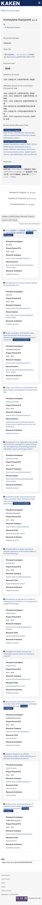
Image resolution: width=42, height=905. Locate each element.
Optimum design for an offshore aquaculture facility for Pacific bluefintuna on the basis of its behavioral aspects (20, 756)
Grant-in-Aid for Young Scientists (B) (17, 527)
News (3, 887)
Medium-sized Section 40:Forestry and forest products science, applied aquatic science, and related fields (20, 151)
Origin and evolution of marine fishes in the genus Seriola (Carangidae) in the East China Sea (20, 390)
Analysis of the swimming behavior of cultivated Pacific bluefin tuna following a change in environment (18, 806)
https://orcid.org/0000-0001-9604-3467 (20, 57)
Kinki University (11, 795)
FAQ (3, 883)
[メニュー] (39, 2)
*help (15, 88)
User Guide (5, 879)
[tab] (22, 192)
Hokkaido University (12, 274)
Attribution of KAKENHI (9, 894)
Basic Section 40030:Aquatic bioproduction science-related (20, 146)
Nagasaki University (12, 433)
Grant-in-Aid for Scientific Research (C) (18, 258)
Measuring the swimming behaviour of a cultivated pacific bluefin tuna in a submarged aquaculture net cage (20, 704)
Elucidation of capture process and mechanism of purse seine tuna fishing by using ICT (19, 654)
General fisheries (22, 135)
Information (5, 875)
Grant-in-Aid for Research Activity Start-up (19, 834)
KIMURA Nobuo (11, 613)
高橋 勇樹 (9, 295)
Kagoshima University (13, 745)
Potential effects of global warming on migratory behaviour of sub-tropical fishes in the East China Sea (20, 551)
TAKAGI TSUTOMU (12, 458)
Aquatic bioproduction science (15, 144)
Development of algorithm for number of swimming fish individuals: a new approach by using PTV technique (20, 601)
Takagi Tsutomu (11, 666)
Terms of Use (6, 890)
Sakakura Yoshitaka (12, 402)
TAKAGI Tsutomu (11, 768)
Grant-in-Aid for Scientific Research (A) (18, 415)
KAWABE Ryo (10, 563)
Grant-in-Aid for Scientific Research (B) (18, 472)
